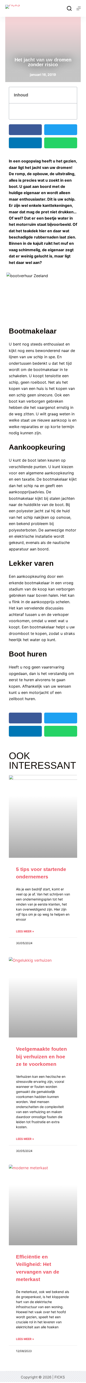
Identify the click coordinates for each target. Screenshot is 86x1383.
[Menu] (78, 8)
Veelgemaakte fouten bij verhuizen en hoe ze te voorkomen (41, 1056)
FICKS (59, 1377)
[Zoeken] (69, 8)
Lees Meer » (25, 931)
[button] (70, 95)
